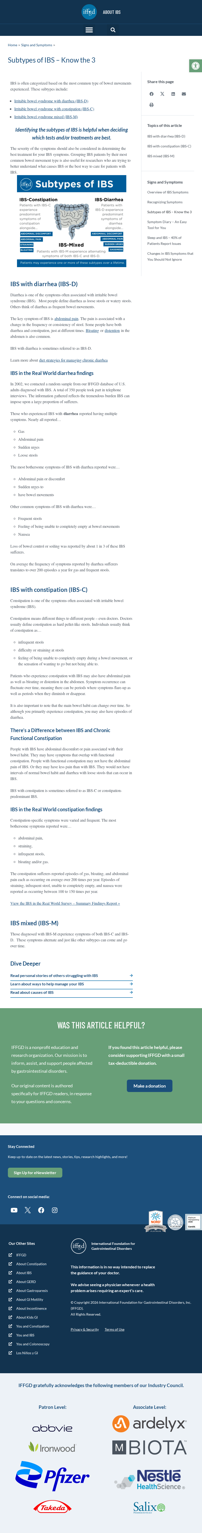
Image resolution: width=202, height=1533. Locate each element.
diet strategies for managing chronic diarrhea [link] (73, 360)
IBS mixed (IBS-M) (160, 156)
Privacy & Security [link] (85, 1329)
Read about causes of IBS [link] (32, 992)
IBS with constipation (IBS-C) (169, 146)
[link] (195, 65)
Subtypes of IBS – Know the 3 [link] (169, 212)
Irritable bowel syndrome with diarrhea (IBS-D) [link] (51, 100)
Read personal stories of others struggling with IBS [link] (54, 975)
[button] (89, 30)
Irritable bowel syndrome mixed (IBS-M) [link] (46, 116)
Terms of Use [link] (114, 1329)
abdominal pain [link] (66, 318)
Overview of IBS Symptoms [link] (167, 192)
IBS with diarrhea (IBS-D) (166, 136)
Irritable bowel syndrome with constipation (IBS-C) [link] (54, 108)
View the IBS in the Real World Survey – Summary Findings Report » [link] (65, 903)
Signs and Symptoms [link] (36, 45)
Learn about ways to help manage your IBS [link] (47, 983)
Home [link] (12, 45)
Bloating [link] (92, 330)
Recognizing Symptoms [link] (165, 202)
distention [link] (112, 330)
